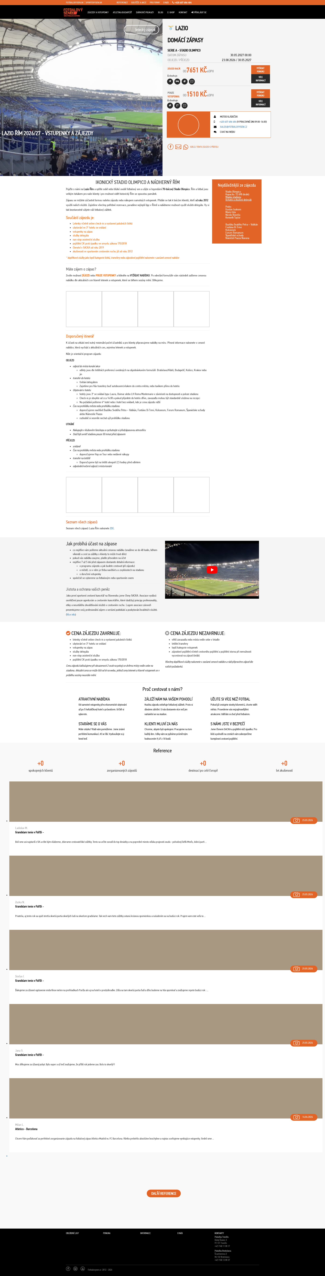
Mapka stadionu (233, 197)
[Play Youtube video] (212, 570)
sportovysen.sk (94, 2)
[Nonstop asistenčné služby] (177, 106)
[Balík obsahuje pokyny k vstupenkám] (185, 106)
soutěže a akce (138, 2)
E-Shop (171, 12)
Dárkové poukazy (145, 12)
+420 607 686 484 (183, 2)
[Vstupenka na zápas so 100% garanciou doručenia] (170, 106)
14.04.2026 (307, 1116)
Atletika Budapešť (122, 12)
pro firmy (155, 2)
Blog (160, 12)
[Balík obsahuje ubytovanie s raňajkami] (177, 82)
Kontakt (183, 12)
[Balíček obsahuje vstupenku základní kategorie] (185, 82)
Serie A (172, 50)
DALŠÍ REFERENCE (163, 1193)
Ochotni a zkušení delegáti (238, 199)
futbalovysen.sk (75, 2)
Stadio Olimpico (190, 50)
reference (122, 2)
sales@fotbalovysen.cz (233, 126)
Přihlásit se (200, 12)
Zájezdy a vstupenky (98, 12)
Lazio (181, 28)
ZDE (112, 528)
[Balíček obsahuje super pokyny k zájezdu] (192, 82)
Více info (71, 614)
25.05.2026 (307, 820)
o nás (166, 2)
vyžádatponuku (260, 70)
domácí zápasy (185, 40)
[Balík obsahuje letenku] (170, 82)
